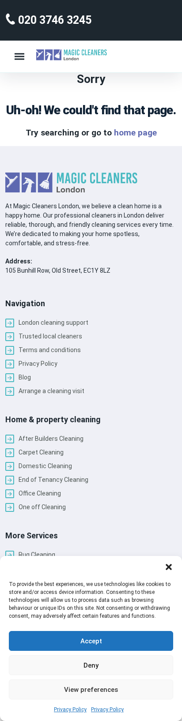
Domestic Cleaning (45, 465)
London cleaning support (53, 322)
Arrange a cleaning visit (51, 390)
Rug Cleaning (37, 554)
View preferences (91, 690)
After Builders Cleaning (51, 438)
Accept (91, 641)
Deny (91, 665)
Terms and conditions (50, 349)
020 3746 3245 (53, 20)
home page (135, 133)
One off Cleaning (42, 507)
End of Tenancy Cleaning (53, 479)
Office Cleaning (40, 493)
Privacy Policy (70, 709)
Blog (25, 377)
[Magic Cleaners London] (71, 54)
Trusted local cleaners (50, 336)
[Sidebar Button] (19, 56)
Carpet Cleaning (41, 452)
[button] (168, 567)
